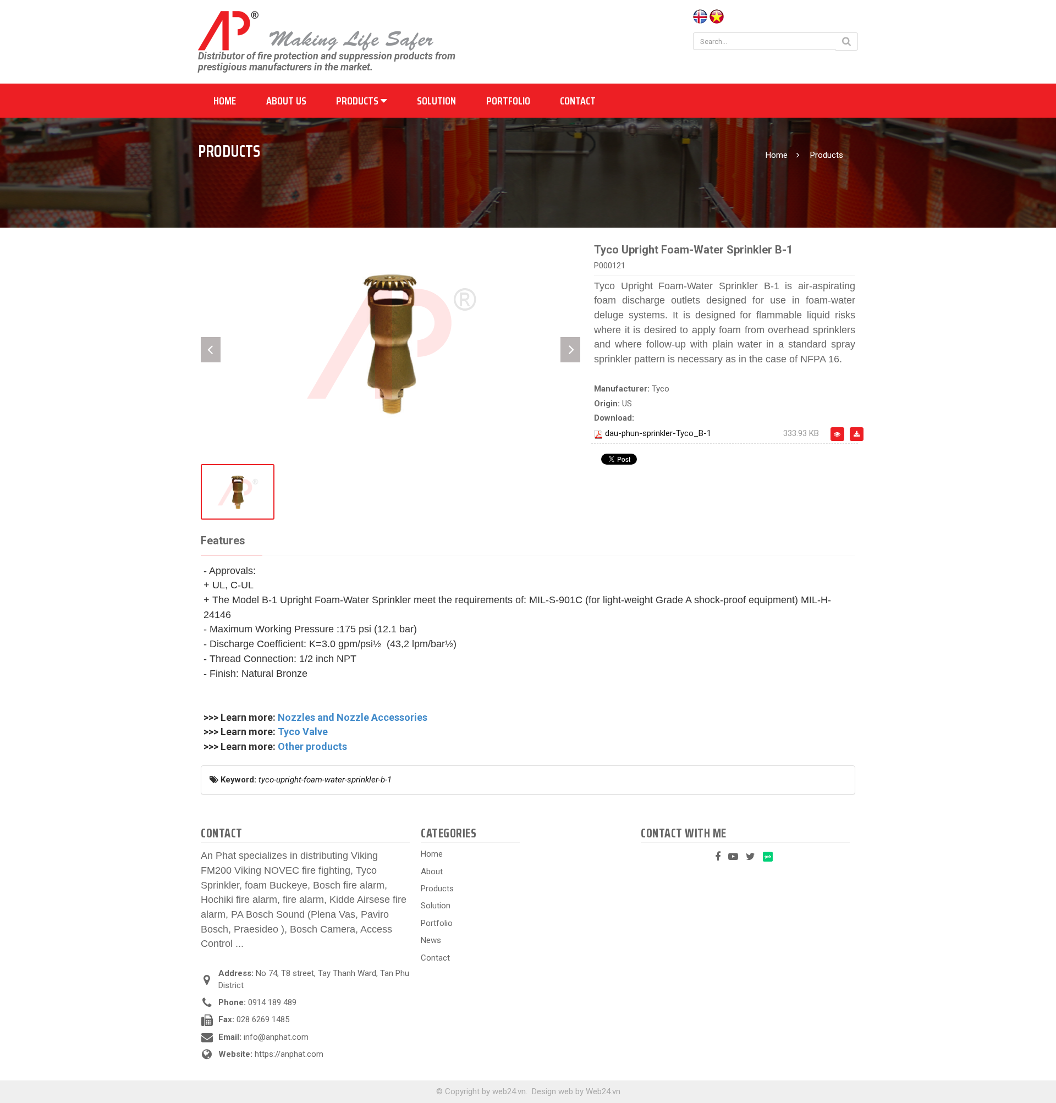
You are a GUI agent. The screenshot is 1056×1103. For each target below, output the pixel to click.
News (431, 940)
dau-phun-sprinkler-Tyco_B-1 (658, 433)
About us (286, 100)
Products (358, 100)
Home (224, 100)
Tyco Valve (303, 731)
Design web (552, 1091)
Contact (578, 100)
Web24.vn (603, 1091)
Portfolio (508, 100)
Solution (436, 100)
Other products (312, 746)
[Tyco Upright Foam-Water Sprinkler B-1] (390, 341)
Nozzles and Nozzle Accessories (352, 717)
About (432, 871)
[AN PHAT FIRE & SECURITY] (315, 30)
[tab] (223, 541)
